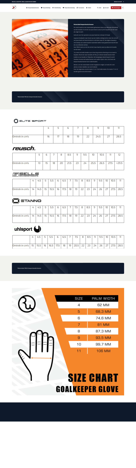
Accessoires (81, 7)
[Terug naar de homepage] (14, 8)
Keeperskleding (46, 7)
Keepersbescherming (70, 7)
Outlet (89, 7)
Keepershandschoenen (33, 7)
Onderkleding (57, 7)
